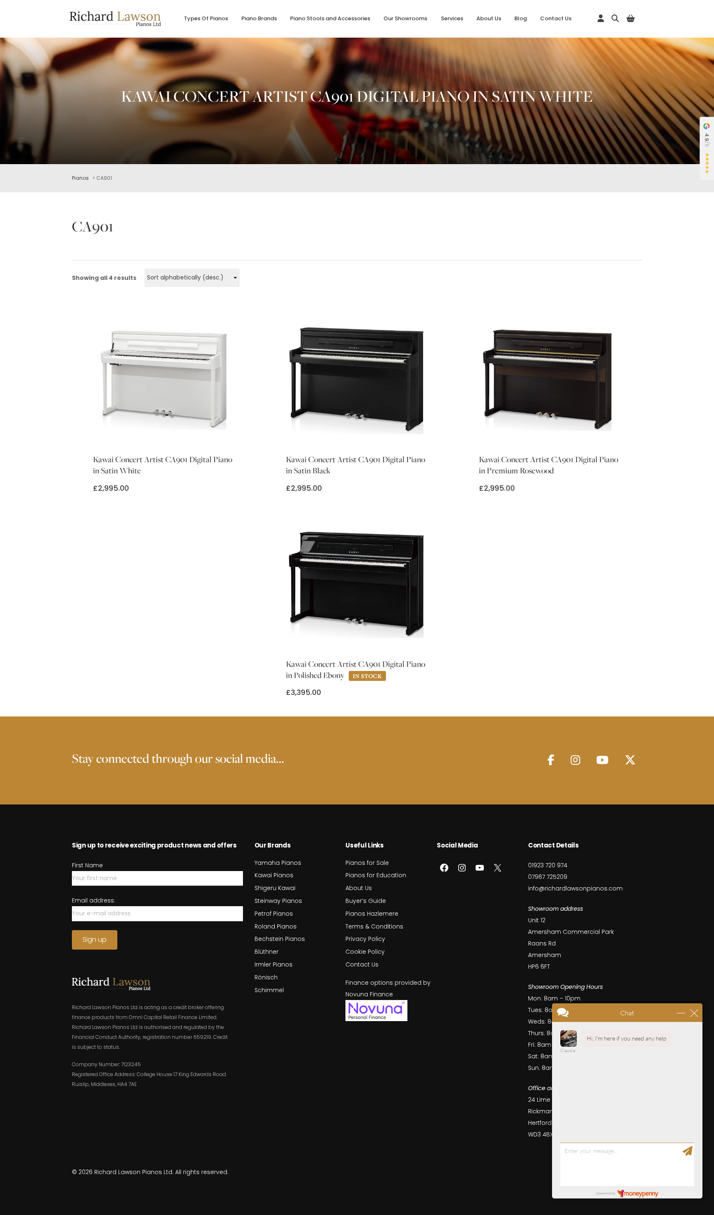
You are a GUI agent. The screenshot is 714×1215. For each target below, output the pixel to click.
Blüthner (266, 952)
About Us (488, 18)
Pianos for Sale (367, 863)
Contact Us (555, 18)
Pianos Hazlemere (371, 913)
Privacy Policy (365, 939)
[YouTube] (602, 760)
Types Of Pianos (206, 18)
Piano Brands (259, 18)
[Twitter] (630, 760)
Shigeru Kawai (275, 888)
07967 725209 (547, 877)
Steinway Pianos (278, 901)
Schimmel (269, 990)
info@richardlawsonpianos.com (575, 888)
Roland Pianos (276, 926)
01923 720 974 (547, 865)
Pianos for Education (375, 875)
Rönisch (266, 977)
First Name (87, 865)
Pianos (80, 177)
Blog (520, 18)
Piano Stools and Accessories (330, 18)
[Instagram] (575, 760)
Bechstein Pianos (280, 939)
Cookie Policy (365, 952)
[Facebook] (551, 760)
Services (452, 18)
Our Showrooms (405, 18)
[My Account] (600, 18)
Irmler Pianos (274, 964)
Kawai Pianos (274, 875)
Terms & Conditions (374, 926)
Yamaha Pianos (278, 863)
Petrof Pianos (274, 913)
